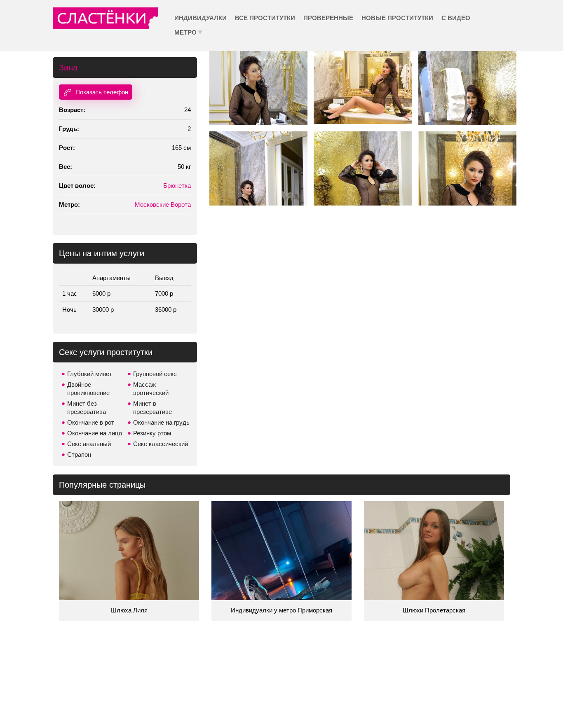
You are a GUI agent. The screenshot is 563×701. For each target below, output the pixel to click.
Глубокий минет (89, 373)
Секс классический (160, 443)
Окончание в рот (90, 422)
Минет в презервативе (152, 407)
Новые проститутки (397, 17)
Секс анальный (89, 443)
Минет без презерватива (86, 407)
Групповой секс (155, 373)
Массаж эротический (151, 388)
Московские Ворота (163, 204)
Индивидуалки (200, 17)
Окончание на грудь (161, 422)
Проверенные (328, 17)
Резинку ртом (152, 433)
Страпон (79, 454)
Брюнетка (177, 185)
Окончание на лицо (94, 433)
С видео (455, 17)
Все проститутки (265, 17)
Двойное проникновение (88, 388)
